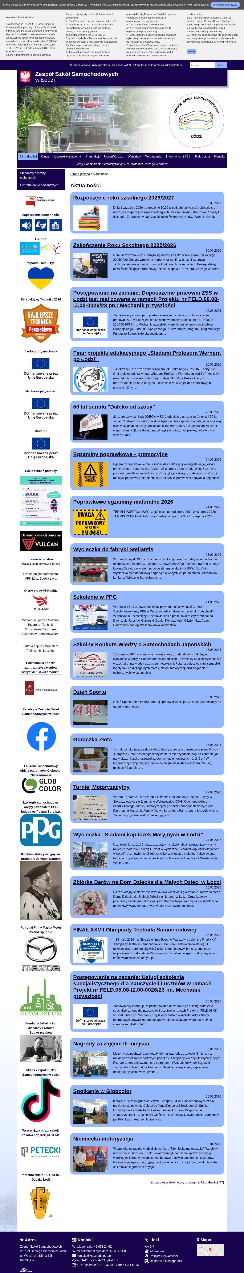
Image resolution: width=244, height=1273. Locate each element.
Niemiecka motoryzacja (103, 1139)
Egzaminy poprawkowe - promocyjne (120, 454)
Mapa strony (102, 64)
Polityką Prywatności (89, 4)
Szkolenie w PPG (95, 597)
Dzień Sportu (89, 692)
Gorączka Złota (92, 739)
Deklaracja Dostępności (165, 1260)
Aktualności (28, 156)
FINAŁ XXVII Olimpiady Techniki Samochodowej (134, 930)
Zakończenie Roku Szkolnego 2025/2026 (124, 245)
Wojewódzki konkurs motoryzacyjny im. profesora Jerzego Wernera (122, 164)
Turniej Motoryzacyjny (101, 787)
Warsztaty (134, 156)
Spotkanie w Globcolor (102, 1091)
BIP (152, 1246)
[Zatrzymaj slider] (20, 149)
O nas (45, 156)
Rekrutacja (202, 156)
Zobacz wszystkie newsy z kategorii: (187, 1182)
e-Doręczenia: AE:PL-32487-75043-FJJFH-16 (107, 1265)
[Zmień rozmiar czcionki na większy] (127, 64)
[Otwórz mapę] (210, 1249)
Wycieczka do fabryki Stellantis (113, 549)
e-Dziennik (156, 1251)
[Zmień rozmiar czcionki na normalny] (125, 64)
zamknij (191, 52)
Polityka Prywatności (163, 1256)
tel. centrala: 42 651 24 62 (94, 1246)
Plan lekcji (93, 156)
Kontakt (219, 156)
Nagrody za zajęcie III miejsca (111, 1044)
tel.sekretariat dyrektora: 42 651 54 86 (102, 1251)
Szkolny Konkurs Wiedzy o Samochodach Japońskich (142, 644)
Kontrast (141, 64)
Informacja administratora (166, 64)
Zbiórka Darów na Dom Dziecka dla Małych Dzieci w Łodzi (147, 882)
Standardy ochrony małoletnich (33, 175)
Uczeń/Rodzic (113, 156)
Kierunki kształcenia (67, 156)
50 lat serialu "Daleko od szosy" (114, 407)
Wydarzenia (153, 156)
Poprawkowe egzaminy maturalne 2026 (123, 502)
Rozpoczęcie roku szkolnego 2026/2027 (123, 198)
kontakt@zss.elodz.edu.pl (94, 1255)
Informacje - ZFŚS (178, 156)
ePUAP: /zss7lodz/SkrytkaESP (97, 1260)
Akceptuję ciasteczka (225, 4)
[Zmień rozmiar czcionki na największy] (130, 64)
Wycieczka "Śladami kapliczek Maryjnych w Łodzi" (138, 835)
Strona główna (81, 64)
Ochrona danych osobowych (39, 185)
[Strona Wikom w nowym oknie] (26, 1270)
